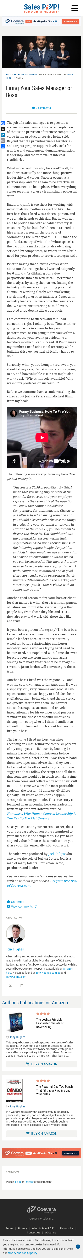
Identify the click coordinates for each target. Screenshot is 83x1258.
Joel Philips (56, 854)
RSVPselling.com (16, 976)
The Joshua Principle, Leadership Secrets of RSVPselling (50, 1023)
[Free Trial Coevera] (41, 21)
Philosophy (66, 1228)
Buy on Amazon (43, 1064)
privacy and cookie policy (22, 1253)
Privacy (22, 1228)
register (29, 1182)
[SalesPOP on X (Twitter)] (10, 985)
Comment (17, 902)
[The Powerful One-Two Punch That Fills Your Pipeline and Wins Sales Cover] (14, 1090)
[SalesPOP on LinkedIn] (21, 985)
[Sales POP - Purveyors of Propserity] (41, 8)
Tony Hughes (15, 949)
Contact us (33, 1232)
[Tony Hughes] (15, 933)
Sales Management (25, 74)
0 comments (43, 108)
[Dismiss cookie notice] (78, 1246)
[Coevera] (41, 1210)
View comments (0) (24, 906)
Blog (9, 74)
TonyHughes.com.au (48, 972)
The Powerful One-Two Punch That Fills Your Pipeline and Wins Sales (54, 1090)
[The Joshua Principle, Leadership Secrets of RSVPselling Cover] (14, 1022)
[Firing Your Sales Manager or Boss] (41, 52)
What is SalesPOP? (43, 1228)
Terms (9, 1228)
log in (17, 1182)
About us (50, 1232)
